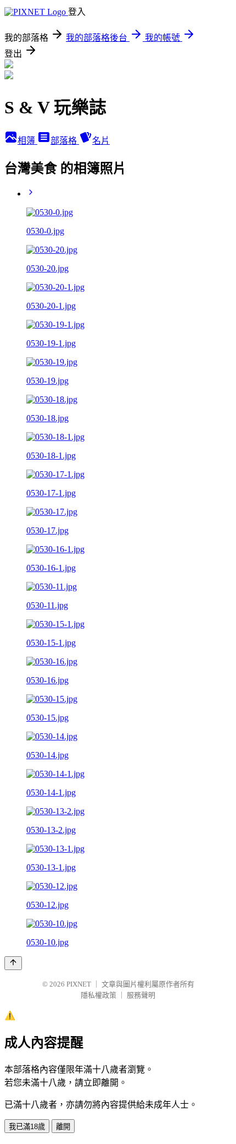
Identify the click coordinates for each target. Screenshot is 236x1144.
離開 (63, 1127)
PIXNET (78, 984)
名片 (101, 140)
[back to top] (13, 963)
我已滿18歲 (27, 1127)
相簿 (27, 140)
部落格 (64, 140)
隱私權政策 (98, 995)
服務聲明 (141, 995)
